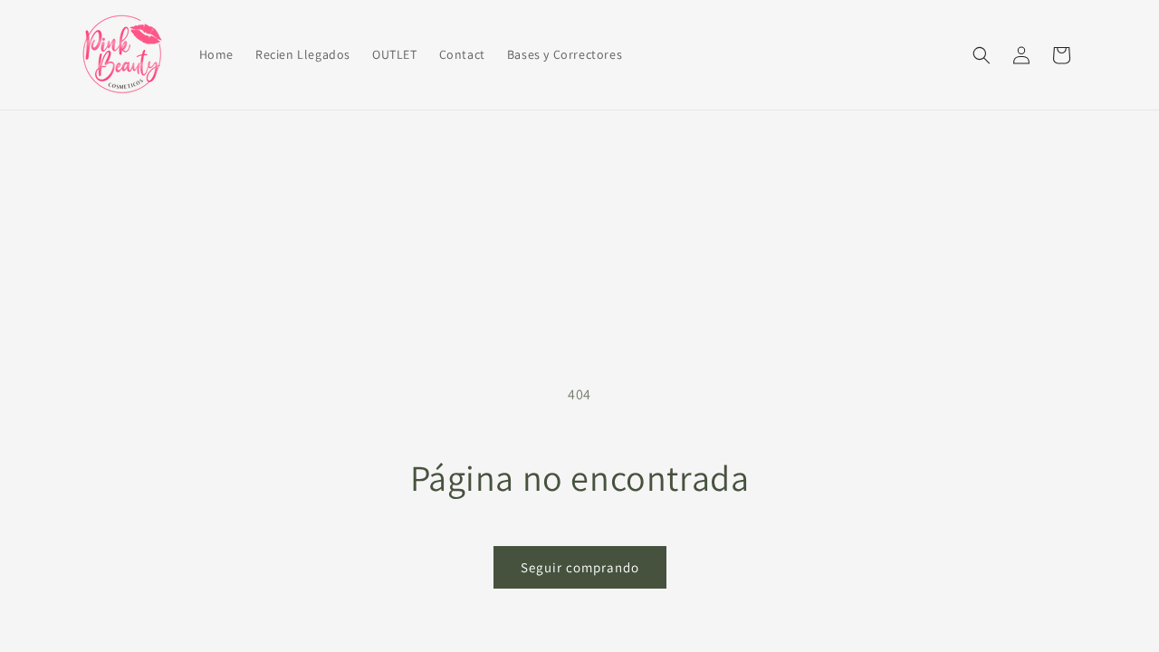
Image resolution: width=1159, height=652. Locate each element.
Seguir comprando (580, 567)
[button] (981, 55)
